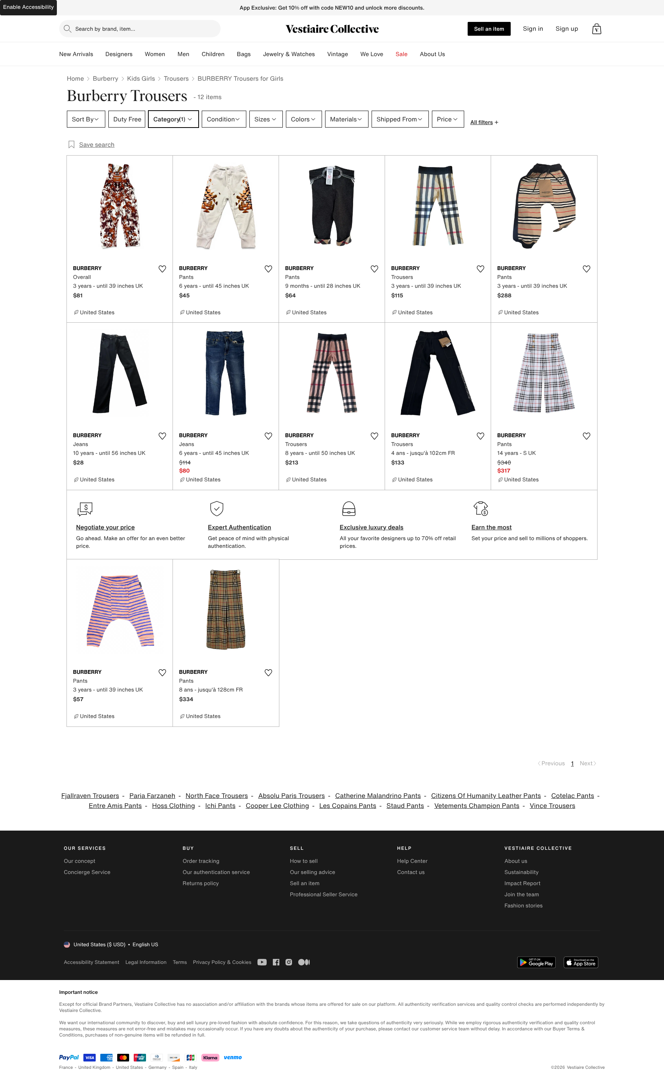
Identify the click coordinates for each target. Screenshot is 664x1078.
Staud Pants (405, 806)
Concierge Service (87, 872)
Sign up (567, 29)
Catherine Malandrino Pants (378, 796)
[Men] (196, 54)
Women (155, 54)
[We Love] (390, 54)
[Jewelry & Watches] (321, 54)
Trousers (176, 78)
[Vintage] (354, 54)
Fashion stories (524, 906)
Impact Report (523, 883)
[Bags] (257, 54)
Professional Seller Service (323, 895)
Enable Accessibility (28, 7)
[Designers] (139, 54)
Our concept (79, 861)
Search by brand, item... (105, 29)
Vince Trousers (552, 806)
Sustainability (522, 872)
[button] (596, 28)
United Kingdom (94, 1067)
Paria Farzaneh (152, 796)
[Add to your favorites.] (162, 269)
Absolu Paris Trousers (291, 796)
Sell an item (489, 29)
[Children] (230, 54)
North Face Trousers (217, 796)
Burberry (105, 78)
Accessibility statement (91, 962)
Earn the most (491, 527)
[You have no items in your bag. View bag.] (596, 28)
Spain (178, 1067)
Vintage (337, 54)
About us (516, 861)
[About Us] (451, 54)
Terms (180, 962)
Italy (193, 1067)
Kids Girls (141, 78)
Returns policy (201, 883)
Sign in (533, 29)
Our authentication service (216, 872)
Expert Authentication (239, 527)
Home (75, 78)
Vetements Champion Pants (476, 806)
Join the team (522, 895)
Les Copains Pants (347, 806)
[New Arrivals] (99, 54)
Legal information (145, 962)
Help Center (412, 861)
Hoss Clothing (173, 806)
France (66, 1067)
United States (129, 1067)
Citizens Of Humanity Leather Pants (486, 796)
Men (183, 54)
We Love (371, 54)
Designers (119, 54)
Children (213, 54)
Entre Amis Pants (115, 806)
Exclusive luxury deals (371, 527)
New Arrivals (76, 54)
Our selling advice (312, 872)
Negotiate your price (105, 527)
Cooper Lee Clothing (277, 806)
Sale (402, 54)
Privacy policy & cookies (222, 962)
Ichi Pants (220, 806)
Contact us (411, 872)
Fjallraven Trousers (90, 796)
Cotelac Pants (572, 796)
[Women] (171, 54)
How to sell (303, 861)
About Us (432, 54)
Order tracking (201, 861)
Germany (157, 1067)
